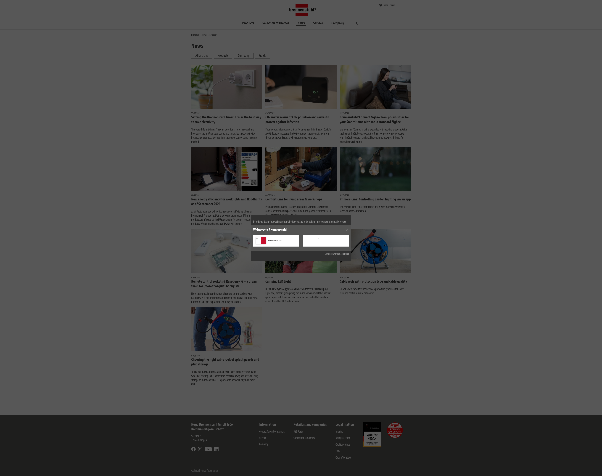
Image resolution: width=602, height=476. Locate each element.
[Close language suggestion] (346, 230)
